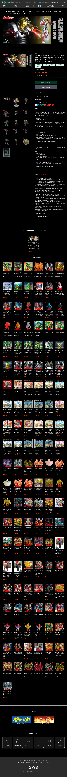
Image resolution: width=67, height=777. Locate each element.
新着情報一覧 (44, 760)
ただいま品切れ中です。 (46, 82)
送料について (38, 92)
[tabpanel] (33, 244)
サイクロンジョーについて (34, 760)
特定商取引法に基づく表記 (31, 762)
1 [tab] (33, 255)
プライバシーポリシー (20, 762)
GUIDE (39, 6)
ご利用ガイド (41, 762)
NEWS (28, 6)
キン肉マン (44, 102)
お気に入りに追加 (46, 87)
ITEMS (15, 6)
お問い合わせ (48, 762)
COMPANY (51, 6)
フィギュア (37, 101)
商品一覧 (26, 760)
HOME (21, 760)
